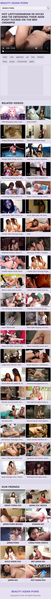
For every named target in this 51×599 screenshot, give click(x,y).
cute (11, 57)
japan (32, 61)
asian (5, 57)
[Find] (48, 8)
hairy (5, 61)
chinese (40, 57)
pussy (12, 61)
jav (27, 57)
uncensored (22, 61)
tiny (32, 57)
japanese (19, 57)
